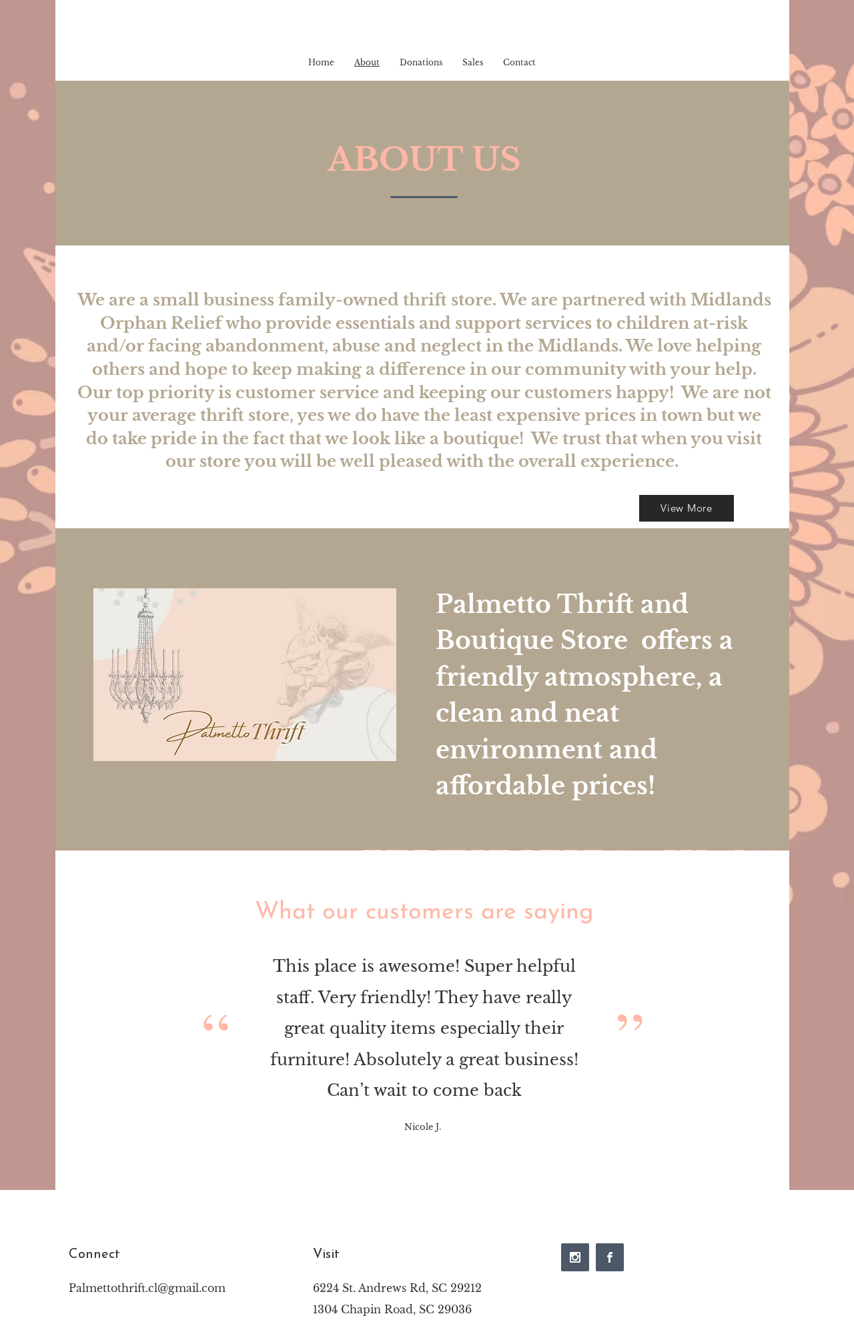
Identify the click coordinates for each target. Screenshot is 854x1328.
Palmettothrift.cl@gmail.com (147, 1288)
